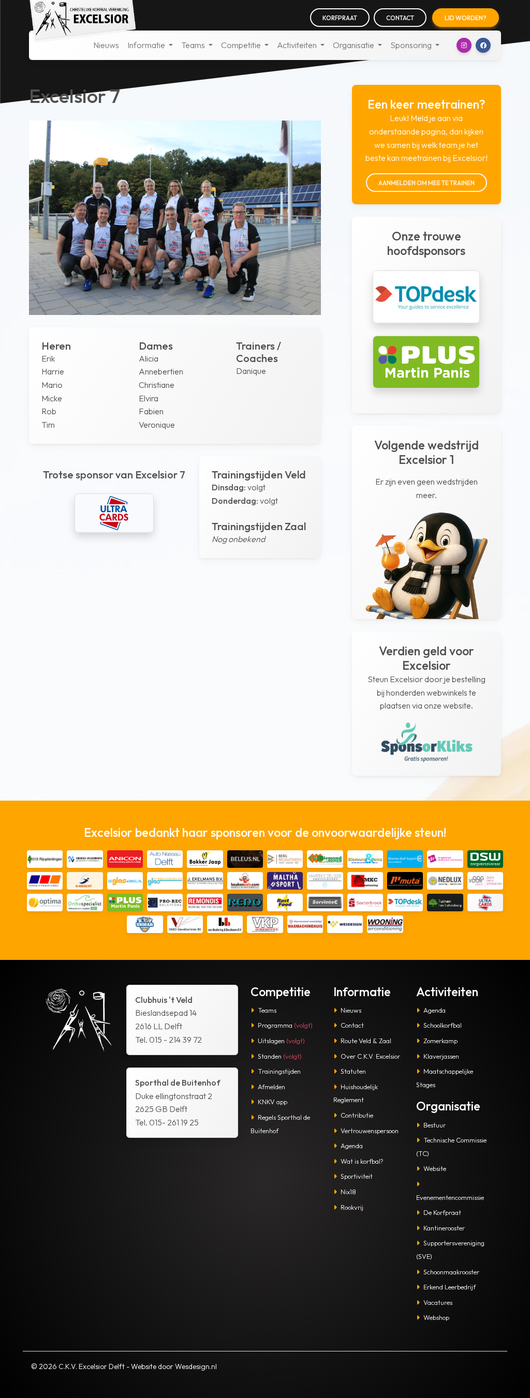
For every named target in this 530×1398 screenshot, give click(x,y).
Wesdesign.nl (196, 1366)
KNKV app (272, 1102)
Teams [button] (194, 45)
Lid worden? (466, 18)
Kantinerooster (444, 1228)
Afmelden (271, 1087)
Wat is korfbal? (362, 1161)
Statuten (353, 1071)
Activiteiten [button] (297, 45)
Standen (280, 1056)
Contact (400, 18)
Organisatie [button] (354, 45)
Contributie (357, 1115)
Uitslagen (281, 1040)
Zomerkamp (440, 1040)
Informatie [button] (147, 45)
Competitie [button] (241, 45)
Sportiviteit (357, 1176)
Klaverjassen (441, 1056)
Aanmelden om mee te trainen (426, 183)
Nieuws (106, 45)
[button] (464, 45)
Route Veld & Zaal (366, 1040)
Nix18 (348, 1191)
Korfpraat (339, 18)
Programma (285, 1025)
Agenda (352, 1145)
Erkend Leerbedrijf (449, 1287)
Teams (267, 1010)
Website (434, 1168)
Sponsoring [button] (411, 45)
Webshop (436, 1317)
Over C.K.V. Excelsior (370, 1056)
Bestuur (434, 1125)
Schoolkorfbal (442, 1025)
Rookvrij (352, 1207)
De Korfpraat (442, 1212)
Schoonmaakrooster (451, 1272)
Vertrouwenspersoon (370, 1130)
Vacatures (437, 1302)
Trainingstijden (279, 1071)
